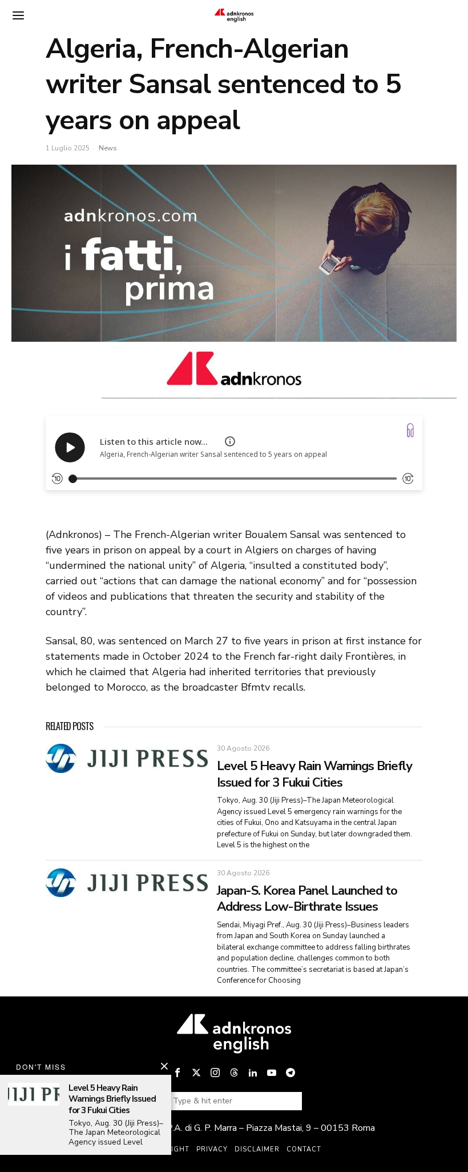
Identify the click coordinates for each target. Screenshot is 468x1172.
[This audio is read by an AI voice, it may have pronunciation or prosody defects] (230, 441)
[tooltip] (177, 1072)
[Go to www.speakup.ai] (410, 430)
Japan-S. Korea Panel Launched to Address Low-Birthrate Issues (307, 899)
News (108, 148)
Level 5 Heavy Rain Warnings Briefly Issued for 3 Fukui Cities (314, 774)
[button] (288, 1101)
